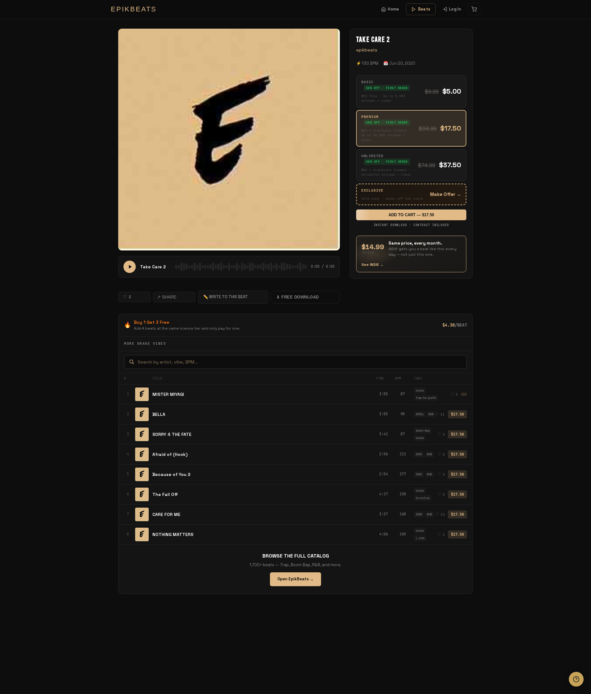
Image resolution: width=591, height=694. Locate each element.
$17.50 (457, 414)
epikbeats (366, 50)
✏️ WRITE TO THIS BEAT (225, 296)
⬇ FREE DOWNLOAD (297, 297)
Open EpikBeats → (295, 579)
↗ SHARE (166, 296)
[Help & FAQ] (576, 679)
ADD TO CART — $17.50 (411, 215)
